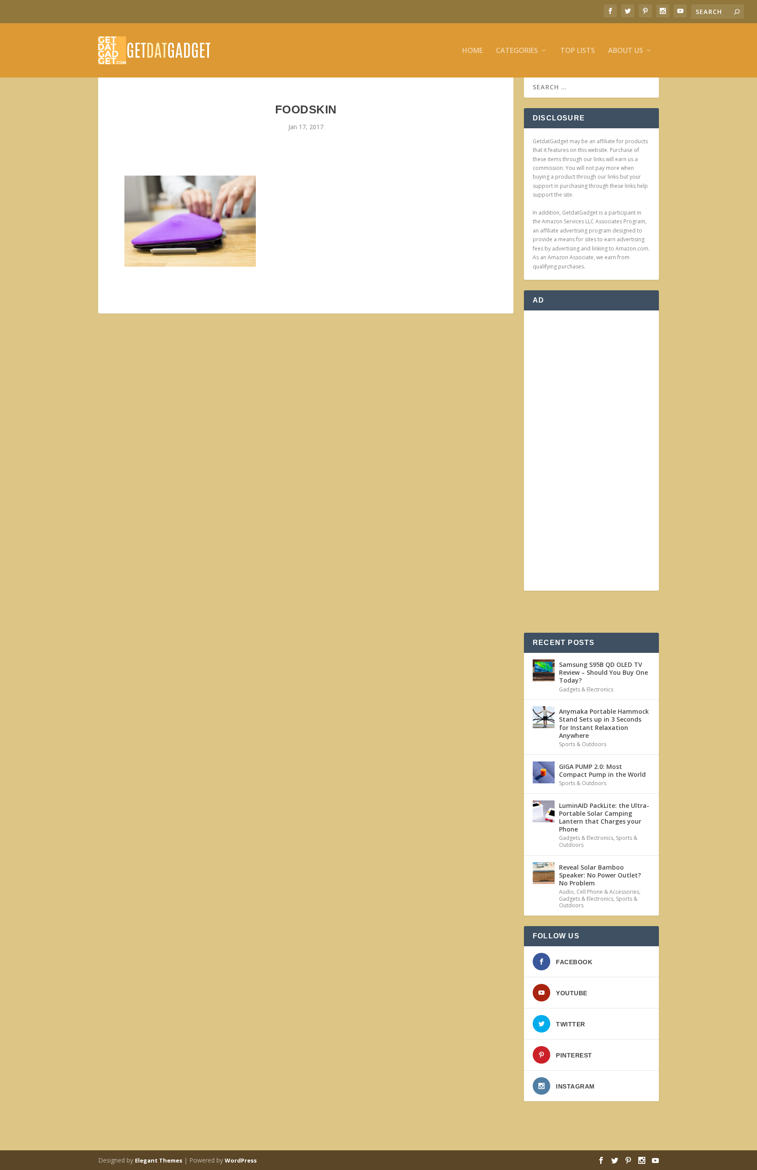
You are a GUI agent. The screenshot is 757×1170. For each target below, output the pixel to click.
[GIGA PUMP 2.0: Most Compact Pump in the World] (544, 772)
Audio (566, 891)
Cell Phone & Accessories (608, 891)
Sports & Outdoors (582, 744)
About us (625, 51)
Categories (517, 51)
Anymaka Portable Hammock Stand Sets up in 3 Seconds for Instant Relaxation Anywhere (604, 723)
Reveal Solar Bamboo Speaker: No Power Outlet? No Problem (600, 875)
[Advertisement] (591, 450)
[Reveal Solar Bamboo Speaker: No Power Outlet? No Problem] (544, 873)
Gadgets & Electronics (586, 689)
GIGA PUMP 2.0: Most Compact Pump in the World (602, 770)
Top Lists (577, 51)
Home (472, 51)
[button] (190, 221)
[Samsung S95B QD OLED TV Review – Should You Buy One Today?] (544, 670)
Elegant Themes (158, 1160)
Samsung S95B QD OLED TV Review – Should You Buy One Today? (603, 672)
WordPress (241, 1160)
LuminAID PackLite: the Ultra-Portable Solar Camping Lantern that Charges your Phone (604, 817)
